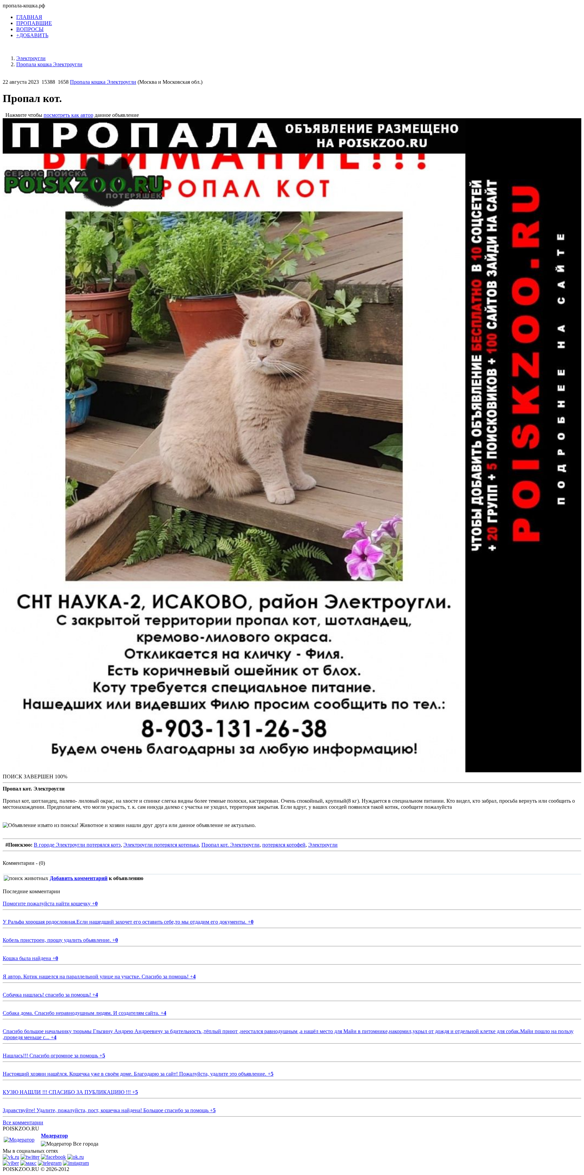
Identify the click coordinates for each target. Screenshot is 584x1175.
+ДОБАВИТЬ (32, 35)
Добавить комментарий (78, 878)
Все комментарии (23, 1122)
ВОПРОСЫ (30, 29)
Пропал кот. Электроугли (230, 845)
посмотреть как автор (68, 115)
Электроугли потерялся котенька (161, 845)
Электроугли (323, 845)
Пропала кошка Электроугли (103, 82)
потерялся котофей (284, 845)
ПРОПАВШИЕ (34, 23)
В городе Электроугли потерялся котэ (77, 845)
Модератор (54, 1136)
